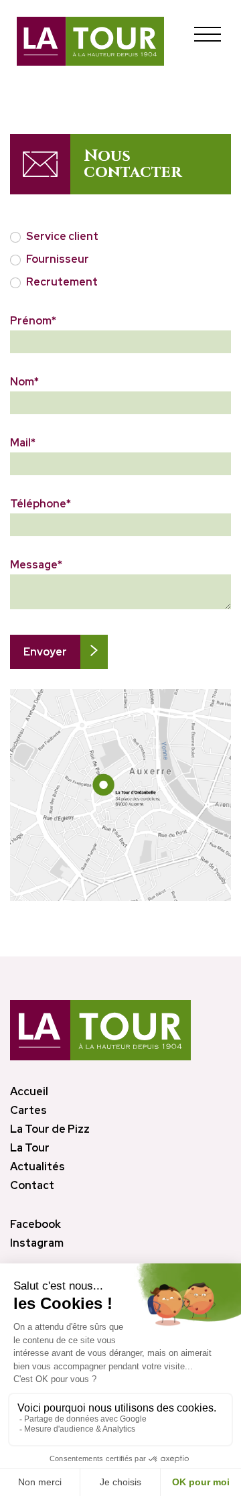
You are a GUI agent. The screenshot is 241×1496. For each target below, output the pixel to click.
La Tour (30, 1148)
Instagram (37, 1243)
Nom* (24, 382)
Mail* (22, 443)
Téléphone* (40, 504)
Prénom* (33, 321)
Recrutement (62, 282)
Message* (36, 565)
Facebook (35, 1224)
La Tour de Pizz (50, 1129)
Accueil (29, 1091)
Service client (62, 236)
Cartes (28, 1110)
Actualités (37, 1167)
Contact (32, 1185)
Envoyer (45, 652)
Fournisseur (57, 259)
